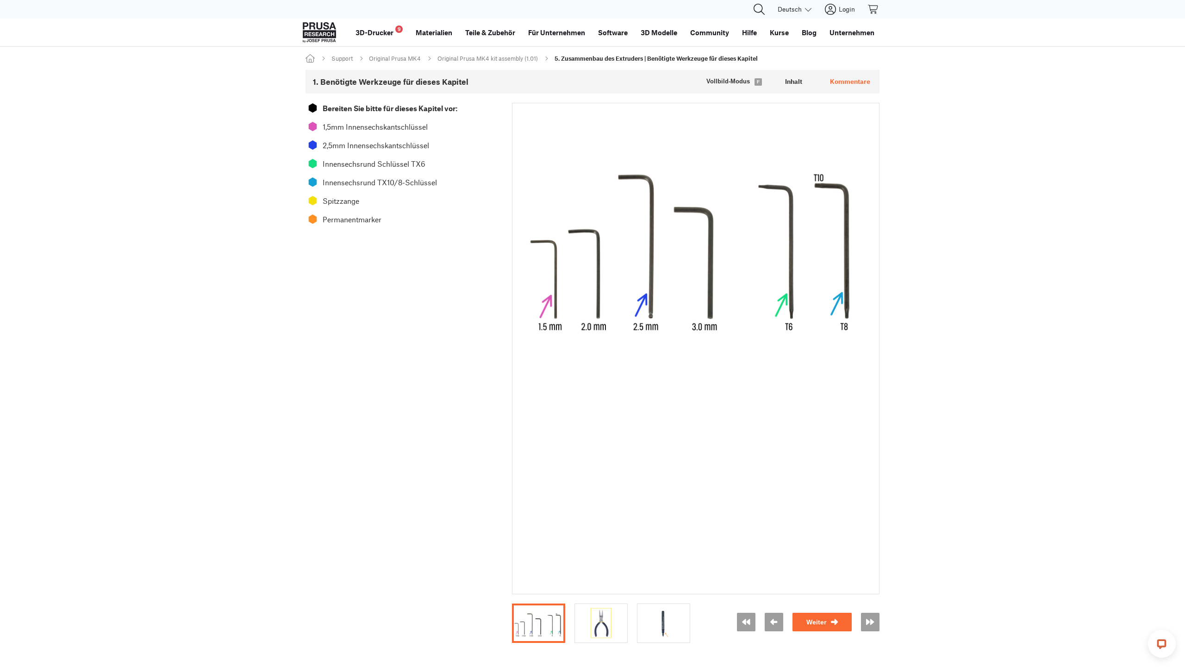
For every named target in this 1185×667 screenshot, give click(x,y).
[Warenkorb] (873, 9)
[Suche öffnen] (759, 9)
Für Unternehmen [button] (556, 32)
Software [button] (613, 32)
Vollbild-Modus (728, 81)
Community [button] (709, 32)
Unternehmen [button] (852, 32)
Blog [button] (809, 32)
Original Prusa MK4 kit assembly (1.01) (487, 58)
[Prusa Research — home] (319, 32)
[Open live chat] (1162, 644)
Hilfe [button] (749, 32)
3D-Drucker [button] (378, 31)
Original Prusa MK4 (395, 58)
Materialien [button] (434, 32)
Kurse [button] (779, 32)
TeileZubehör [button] (490, 32)
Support (342, 58)
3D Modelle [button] (659, 32)
